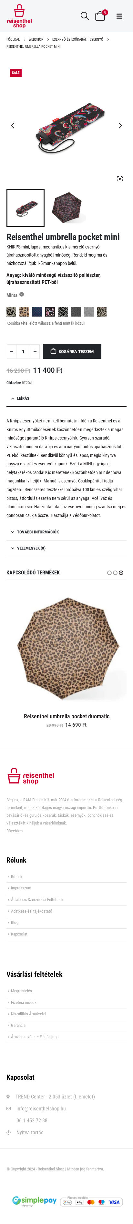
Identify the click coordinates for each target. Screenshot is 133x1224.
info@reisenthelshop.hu (41, 1109)
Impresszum (21, 887)
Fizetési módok (23, 1002)
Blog (14, 922)
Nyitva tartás (29, 1132)
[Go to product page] (66, 648)
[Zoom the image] (30, 771)
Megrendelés (21, 990)
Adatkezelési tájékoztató (31, 911)
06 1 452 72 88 (31, 1121)
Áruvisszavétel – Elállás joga (34, 1036)
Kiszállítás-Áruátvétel (28, 1013)
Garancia (18, 1025)
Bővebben (14, 830)
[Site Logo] (19, 16)
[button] (85, 16)
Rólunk (16, 876)
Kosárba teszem (76, 351)
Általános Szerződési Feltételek (37, 899)
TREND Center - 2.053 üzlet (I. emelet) (55, 1097)
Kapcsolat (19, 934)
